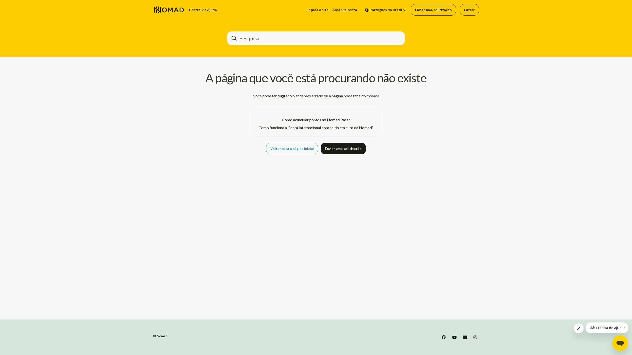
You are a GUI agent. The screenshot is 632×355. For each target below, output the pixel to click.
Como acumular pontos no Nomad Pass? (316, 119)
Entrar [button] (469, 10)
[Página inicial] (169, 9)
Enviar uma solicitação (433, 10)
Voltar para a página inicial (292, 148)
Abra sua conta (344, 10)
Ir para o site (318, 10)
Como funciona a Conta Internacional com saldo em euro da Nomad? (316, 127)
